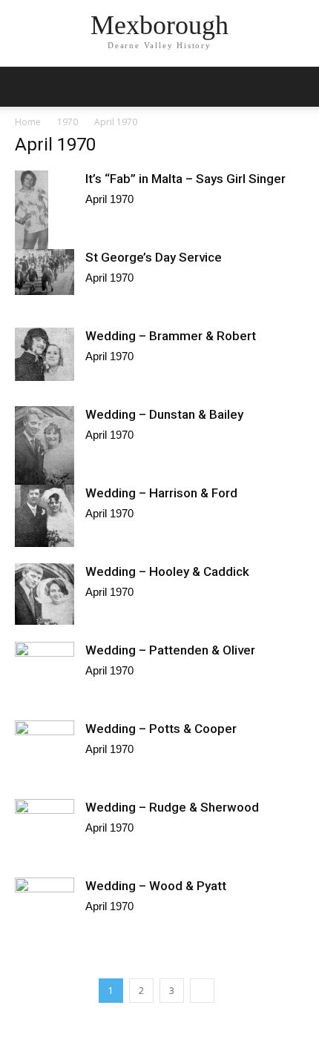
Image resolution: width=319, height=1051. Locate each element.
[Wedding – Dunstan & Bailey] (44, 445)
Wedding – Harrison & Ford (161, 492)
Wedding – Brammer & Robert (170, 335)
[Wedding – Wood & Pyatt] (44, 910)
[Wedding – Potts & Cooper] (44, 745)
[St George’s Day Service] (44, 272)
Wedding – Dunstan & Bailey (164, 414)
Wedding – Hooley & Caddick (167, 571)
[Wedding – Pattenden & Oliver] (44, 677)
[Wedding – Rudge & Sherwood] (44, 837)
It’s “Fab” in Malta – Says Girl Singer (185, 178)
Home (28, 122)
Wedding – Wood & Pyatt (155, 885)
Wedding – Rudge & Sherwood (172, 807)
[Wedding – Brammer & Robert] (44, 354)
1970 (67, 122)
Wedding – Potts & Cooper (161, 728)
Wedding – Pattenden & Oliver (170, 650)
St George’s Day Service (153, 257)
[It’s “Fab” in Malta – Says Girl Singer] (44, 225)
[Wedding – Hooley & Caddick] (44, 594)
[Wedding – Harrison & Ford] (44, 516)
